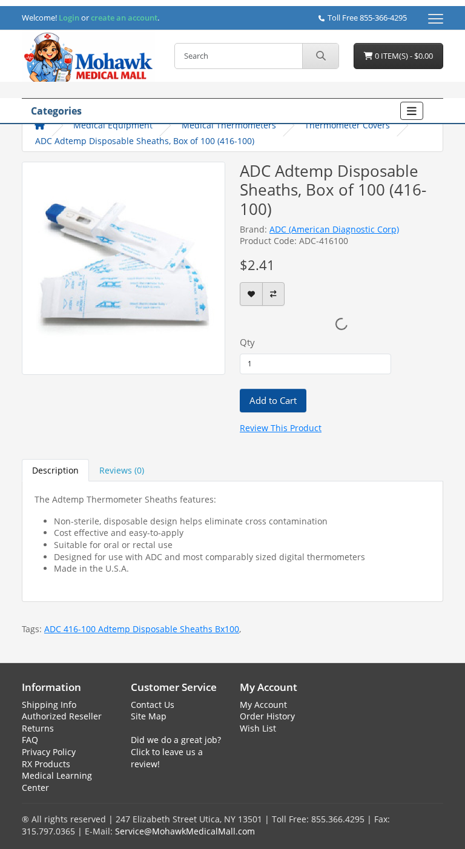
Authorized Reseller (62, 716)
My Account (263, 704)
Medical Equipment (113, 125)
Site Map (149, 716)
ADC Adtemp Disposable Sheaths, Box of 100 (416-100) (144, 141)
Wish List (258, 728)
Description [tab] (55, 470)
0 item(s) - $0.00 (403, 55)
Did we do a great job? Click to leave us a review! (176, 751)
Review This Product (281, 428)
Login (69, 17)
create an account (123, 17)
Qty (247, 342)
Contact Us (152, 704)
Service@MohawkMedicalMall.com (185, 831)
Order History (267, 716)
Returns (38, 728)
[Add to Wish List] (251, 294)
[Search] (320, 56)
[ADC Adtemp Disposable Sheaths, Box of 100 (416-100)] (123, 267)
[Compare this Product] (273, 294)
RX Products (46, 764)
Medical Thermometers (229, 125)
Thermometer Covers (347, 125)
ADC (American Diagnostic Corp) (334, 229)
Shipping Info (49, 704)
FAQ (30, 739)
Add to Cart (273, 400)
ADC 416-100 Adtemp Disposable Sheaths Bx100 (141, 629)
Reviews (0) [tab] (121, 470)
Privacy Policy (49, 752)
